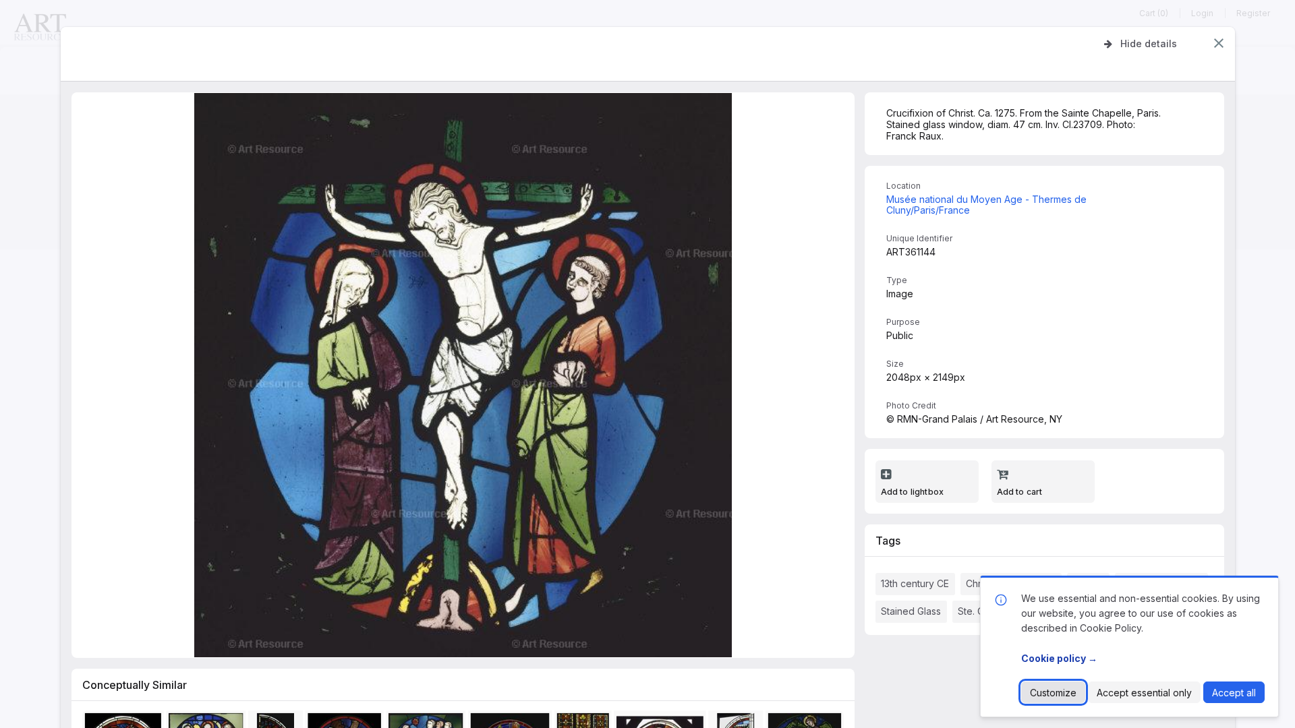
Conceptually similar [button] (134, 685)
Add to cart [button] (1020, 492)
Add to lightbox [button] (912, 492)
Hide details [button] (1148, 43)
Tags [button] (887, 540)
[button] (1219, 43)
